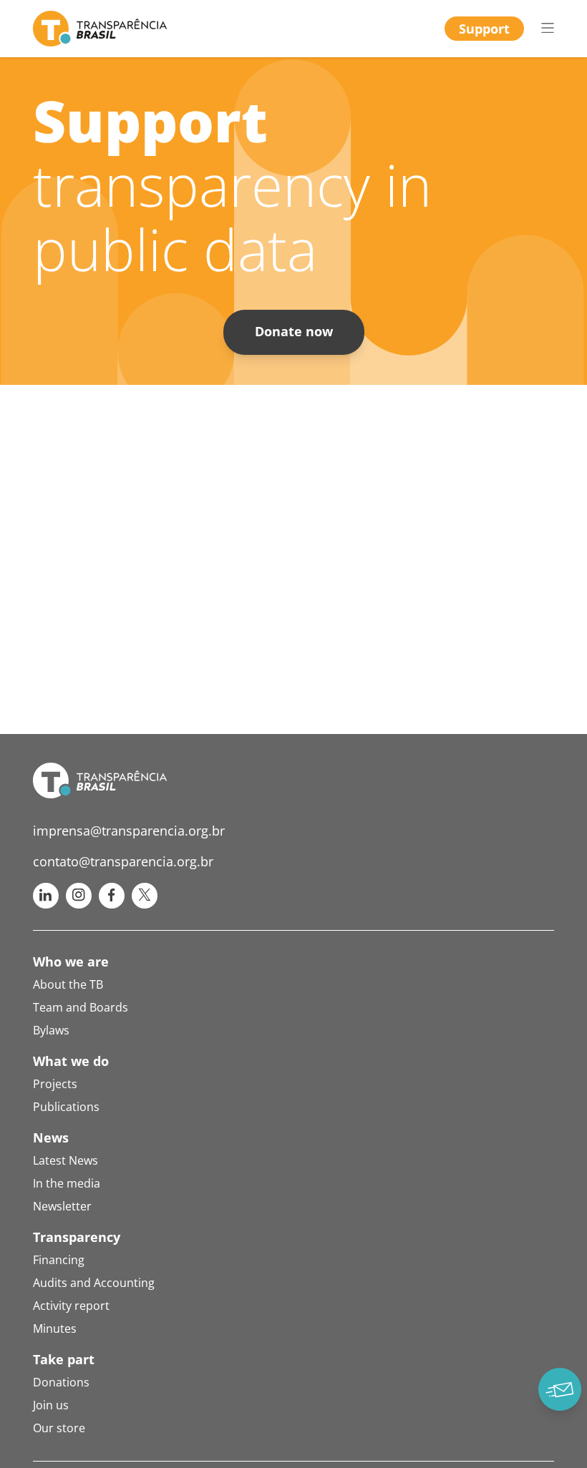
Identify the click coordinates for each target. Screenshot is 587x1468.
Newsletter (62, 1206)
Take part (63, 1359)
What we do (71, 1061)
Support (484, 28)
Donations (61, 1382)
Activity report (71, 1305)
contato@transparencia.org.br (123, 861)
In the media (66, 1183)
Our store (59, 1428)
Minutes (55, 1328)
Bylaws (51, 1030)
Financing (58, 1260)
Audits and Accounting (94, 1283)
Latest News (65, 1160)
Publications (66, 1107)
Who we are (71, 961)
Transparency (76, 1237)
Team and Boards (80, 1007)
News (51, 1137)
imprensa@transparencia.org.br (129, 830)
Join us (51, 1405)
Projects (55, 1084)
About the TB (68, 984)
